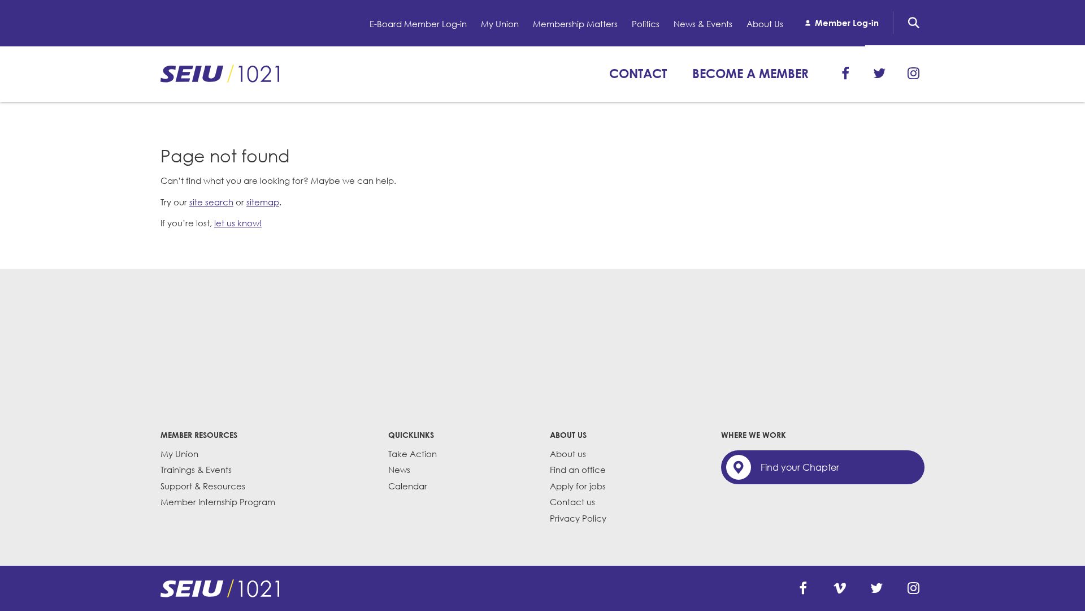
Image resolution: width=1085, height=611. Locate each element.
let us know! (238, 223)
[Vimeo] (839, 588)
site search (211, 202)
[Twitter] (879, 73)
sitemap (262, 202)
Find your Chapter (800, 467)
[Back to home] (219, 588)
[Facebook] (845, 73)
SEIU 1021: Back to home (219, 73)
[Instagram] (913, 73)
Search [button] (914, 22)
